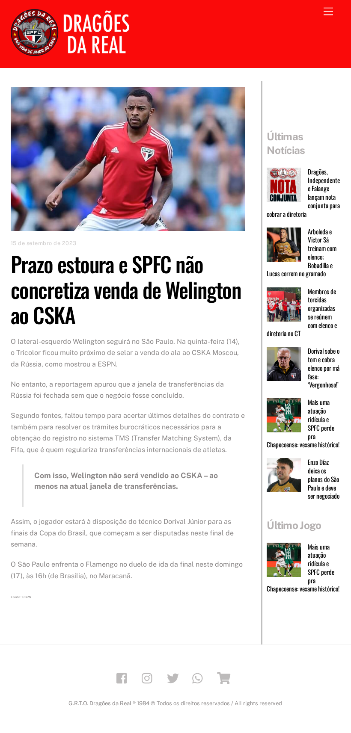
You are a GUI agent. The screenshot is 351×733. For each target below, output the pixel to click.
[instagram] (149, 677)
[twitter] (174, 677)
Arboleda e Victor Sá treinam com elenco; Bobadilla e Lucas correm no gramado (301, 253)
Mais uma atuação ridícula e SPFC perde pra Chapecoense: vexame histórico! (303, 423)
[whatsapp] (199, 677)
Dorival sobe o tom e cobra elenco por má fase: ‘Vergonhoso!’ (323, 368)
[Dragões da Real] (73, 52)
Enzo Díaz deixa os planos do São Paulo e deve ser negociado (323, 479)
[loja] (225, 677)
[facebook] (124, 677)
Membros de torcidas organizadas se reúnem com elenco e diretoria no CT (301, 312)
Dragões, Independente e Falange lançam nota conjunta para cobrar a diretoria (303, 193)
